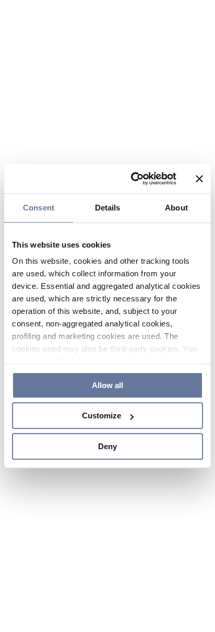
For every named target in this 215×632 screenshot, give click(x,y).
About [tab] (176, 201)
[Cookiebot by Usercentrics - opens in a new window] (133, 173)
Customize (101, 415)
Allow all (107, 381)
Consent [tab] (38, 201)
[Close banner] (199, 173)
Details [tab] (108, 201)
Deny (107, 449)
